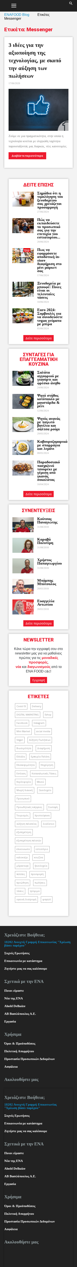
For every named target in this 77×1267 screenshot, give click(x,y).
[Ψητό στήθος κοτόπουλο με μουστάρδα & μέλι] (23, 401)
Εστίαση (21, 773)
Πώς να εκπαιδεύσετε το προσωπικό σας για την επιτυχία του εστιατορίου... (48, 228)
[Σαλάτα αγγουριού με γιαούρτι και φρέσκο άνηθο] (23, 378)
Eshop (48, 714)
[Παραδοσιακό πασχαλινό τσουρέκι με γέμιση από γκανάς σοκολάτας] (23, 468)
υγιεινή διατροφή (26, 899)
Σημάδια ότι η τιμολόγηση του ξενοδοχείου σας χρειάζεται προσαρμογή (50, 200)
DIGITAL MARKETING (27, 714)
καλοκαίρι (22, 857)
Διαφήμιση (43, 748)
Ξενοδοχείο (45, 790)
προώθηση (22, 882)
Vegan (19, 739)
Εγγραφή (38, 680)
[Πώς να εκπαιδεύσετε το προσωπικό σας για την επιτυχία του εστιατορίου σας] (23, 225)
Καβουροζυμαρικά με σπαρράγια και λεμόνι (52, 445)
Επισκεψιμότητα (25, 764)
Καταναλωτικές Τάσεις (44, 773)
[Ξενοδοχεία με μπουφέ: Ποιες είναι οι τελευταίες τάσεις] (23, 289)
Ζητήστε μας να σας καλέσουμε (25, 968)
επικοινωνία (23, 849)
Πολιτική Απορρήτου (19, 1051)
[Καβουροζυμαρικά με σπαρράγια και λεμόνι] (23, 447)
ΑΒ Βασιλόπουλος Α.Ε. (20, 1013)
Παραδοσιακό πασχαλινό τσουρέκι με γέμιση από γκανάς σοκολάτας (48, 471)
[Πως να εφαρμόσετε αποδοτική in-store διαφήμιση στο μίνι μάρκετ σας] (23, 255)
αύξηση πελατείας (26, 823)
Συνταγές (53, 807)
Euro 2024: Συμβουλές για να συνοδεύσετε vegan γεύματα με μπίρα (50, 317)
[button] (71, 6)
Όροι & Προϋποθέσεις (19, 1043)
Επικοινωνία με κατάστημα (23, 961)
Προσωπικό (23, 798)
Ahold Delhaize (14, 1006)
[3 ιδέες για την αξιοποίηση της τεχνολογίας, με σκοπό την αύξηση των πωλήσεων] (38, 110)
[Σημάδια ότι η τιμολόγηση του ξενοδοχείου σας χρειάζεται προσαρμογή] (23, 199)
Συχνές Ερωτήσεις (17, 953)
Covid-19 (21, 706)
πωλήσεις (40, 882)
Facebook (22, 722)
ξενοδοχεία (41, 865)
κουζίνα (38, 857)
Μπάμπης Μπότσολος (46, 582)
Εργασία (10, 1021)
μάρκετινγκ (22, 865)
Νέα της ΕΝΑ (13, 998)
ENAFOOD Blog (16, 14)
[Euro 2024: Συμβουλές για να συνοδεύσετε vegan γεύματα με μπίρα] (23, 315)
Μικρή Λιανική (24, 790)
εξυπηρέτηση (23, 832)
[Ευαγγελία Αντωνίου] (23, 606)
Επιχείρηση (47, 764)
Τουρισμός (22, 815)
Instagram (39, 722)
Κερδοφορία (23, 781)
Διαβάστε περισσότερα (27, 155)
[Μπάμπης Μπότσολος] (23, 586)
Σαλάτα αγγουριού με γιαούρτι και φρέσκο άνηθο (49, 377)
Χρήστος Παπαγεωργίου (49, 561)
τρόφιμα (35, 891)
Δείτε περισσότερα (38, 338)
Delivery (36, 706)
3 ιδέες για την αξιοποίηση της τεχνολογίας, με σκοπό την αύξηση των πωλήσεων (35, 60)
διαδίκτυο (48, 823)
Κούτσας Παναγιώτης (47, 520)
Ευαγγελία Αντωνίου (45, 603)
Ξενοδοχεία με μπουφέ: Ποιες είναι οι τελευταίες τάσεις (49, 290)
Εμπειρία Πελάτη (40, 756)
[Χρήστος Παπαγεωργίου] (23, 565)
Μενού (40, 781)
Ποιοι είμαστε (14, 990)
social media (43, 731)
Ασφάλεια (11, 1066)
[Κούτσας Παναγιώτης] (23, 524)
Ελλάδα (20, 756)
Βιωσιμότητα (23, 748)
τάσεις (20, 891)
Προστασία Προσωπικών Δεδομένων (29, 1059)
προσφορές (37, 874)
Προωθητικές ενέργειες (29, 807)
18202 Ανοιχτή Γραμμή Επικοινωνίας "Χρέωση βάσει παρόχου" (30, 1106)
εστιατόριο (42, 849)
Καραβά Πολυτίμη (45, 541)
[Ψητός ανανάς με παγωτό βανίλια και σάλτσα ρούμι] (23, 424)
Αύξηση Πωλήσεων (39, 739)
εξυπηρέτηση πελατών (28, 840)
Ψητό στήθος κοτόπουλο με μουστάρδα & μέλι (48, 400)
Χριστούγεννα (42, 815)
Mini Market (23, 731)
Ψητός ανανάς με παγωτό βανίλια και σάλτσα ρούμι (48, 423)
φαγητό (46, 899)
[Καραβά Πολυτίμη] (23, 545)
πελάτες (20, 874)
